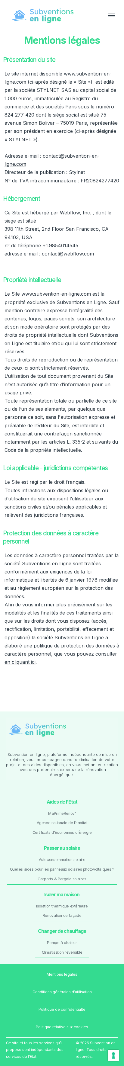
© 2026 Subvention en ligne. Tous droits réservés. (96, 1050)
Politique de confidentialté (62, 1009)
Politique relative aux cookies (62, 1027)
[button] (108, 15)
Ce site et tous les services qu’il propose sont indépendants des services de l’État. (35, 1050)
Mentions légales (62, 974)
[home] (54, 15)
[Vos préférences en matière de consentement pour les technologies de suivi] (113, 1055)
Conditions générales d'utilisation (62, 992)
